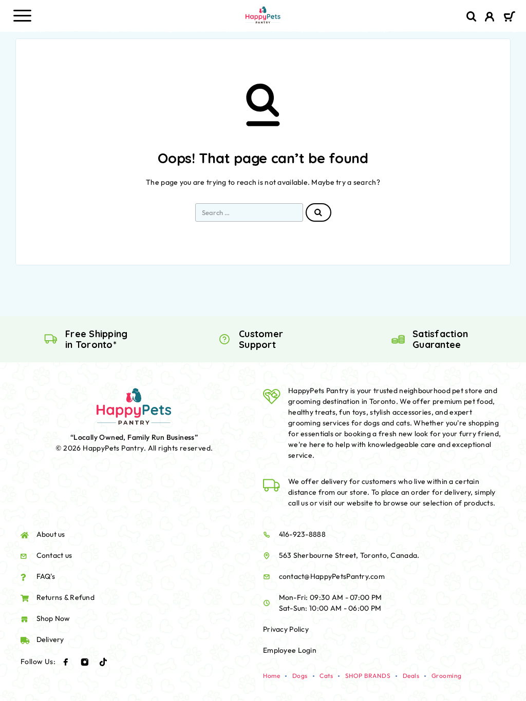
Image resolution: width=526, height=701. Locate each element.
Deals (411, 675)
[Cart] (509, 17)
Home (271, 675)
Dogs (300, 675)
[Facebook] (66, 662)
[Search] (471, 16)
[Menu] (22, 15)
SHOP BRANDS (368, 675)
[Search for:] (249, 212)
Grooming (446, 675)
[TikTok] (103, 662)
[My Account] (490, 18)
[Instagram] (85, 662)
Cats (326, 675)
